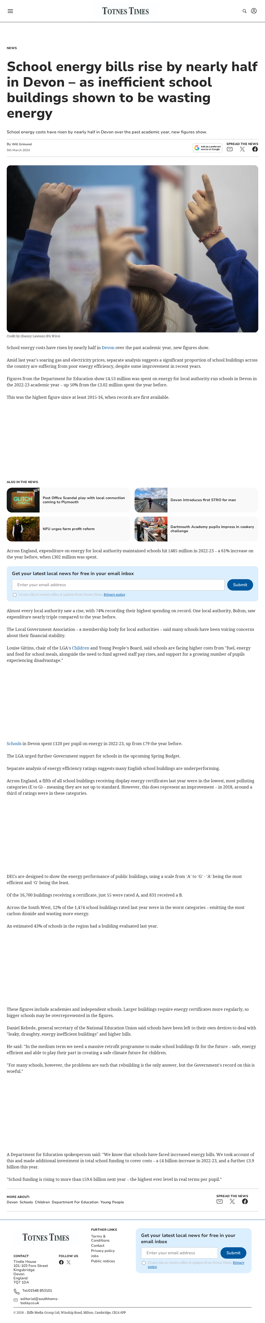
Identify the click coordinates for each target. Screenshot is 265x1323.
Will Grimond (22, 144)
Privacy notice (114, 595)
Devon (108, 347)
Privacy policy (103, 1250)
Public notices (103, 1261)
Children (80, 648)
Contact (97, 1245)
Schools (14, 743)
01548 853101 (40, 1291)
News (12, 48)
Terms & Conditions (100, 1238)
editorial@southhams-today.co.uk (39, 1301)
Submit (240, 585)
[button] (10, 11)
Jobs (95, 1255)
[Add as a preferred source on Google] (207, 147)
